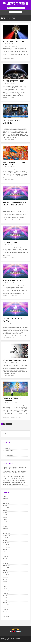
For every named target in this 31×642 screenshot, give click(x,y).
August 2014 (5, 609)
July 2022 (5, 514)
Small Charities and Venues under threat (16, 472)
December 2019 (6, 547)
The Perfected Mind (13, 81)
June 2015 (5, 597)
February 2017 (6, 572)
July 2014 (5, 611)
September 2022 (6, 512)
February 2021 (6, 528)
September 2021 (6, 526)
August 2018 (5, 556)
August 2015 (5, 593)
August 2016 (5, 577)
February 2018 (6, 563)
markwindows (22, 335)
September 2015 (6, 591)
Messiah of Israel (6, 452)
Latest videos (18, 295)
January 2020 (6, 544)
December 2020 (6, 531)
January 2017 (6, 574)
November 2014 (6, 602)
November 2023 (6, 505)
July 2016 (5, 579)
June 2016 (5, 581)
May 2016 (5, 584)
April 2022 (5, 519)
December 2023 (6, 503)
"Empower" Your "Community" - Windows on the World (15, 467)
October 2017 (6, 567)
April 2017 (5, 570)
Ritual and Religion (13, 42)
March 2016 (5, 588)
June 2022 (5, 517)
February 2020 (6, 542)
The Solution (10, 243)
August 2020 (5, 537)
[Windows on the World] (15, 3)
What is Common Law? (15, 360)
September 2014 (6, 607)
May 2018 (5, 561)
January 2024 (6, 501)
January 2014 (6, 616)
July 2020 (5, 540)
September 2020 (6, 535)
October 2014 (6, 604)
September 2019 (6, 554)
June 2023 (5, 510)
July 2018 (5, 558)
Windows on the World (14, 638)
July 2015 (5, 595)
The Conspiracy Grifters (8, 450)
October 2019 (6, 551)
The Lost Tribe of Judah (8, 455)
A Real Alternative (13, 281)
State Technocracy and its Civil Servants (16, 480)
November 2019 (6, 549)
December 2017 (6, 565)
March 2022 (5, 521)
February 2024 (6, 498)
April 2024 (5, 496)
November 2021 (6, 524)
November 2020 (6, 533)
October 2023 (6, 507)
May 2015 (5, 600)
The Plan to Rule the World (10, 468)
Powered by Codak (5, 639)
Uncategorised (18, 219)
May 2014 (5, 614)
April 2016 (5, 586)
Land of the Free (10, 58)
